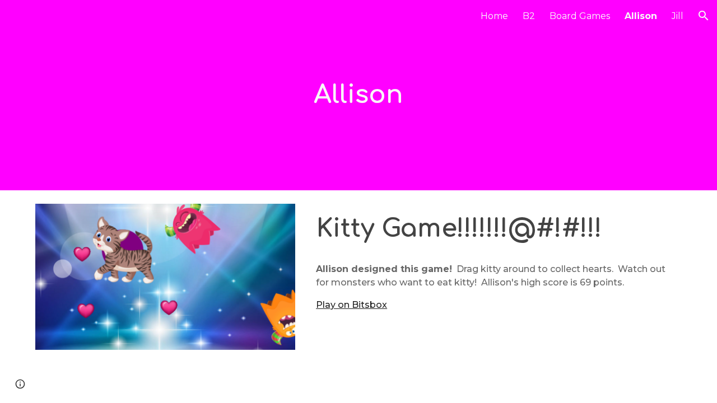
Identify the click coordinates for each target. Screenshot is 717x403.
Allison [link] (641, 16)
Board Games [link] (580, 16)
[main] (358, 95)
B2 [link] (529, 16)
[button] (703, 15)
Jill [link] (677, 16)
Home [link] (494, 16)
